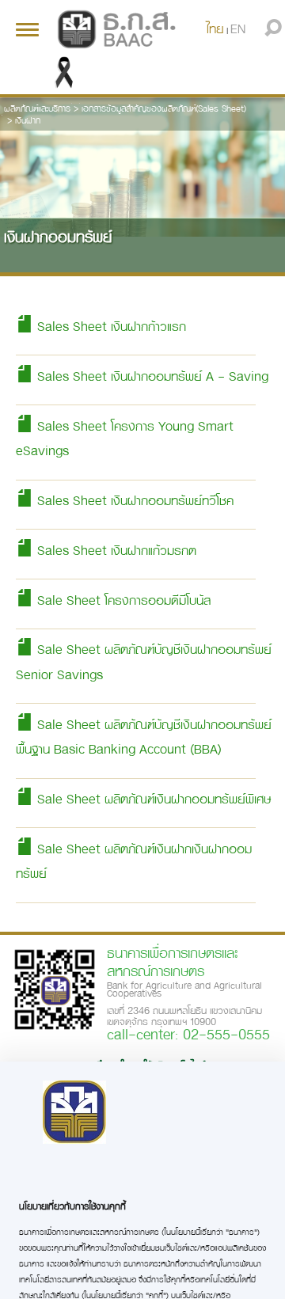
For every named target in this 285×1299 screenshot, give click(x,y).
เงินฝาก (27, 120)
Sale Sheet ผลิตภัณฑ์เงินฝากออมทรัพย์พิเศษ (152, 798)
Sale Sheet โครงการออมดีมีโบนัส (122, 600)
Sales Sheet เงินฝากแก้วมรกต (114, 550)
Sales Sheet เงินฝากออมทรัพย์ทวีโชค (133, 500)
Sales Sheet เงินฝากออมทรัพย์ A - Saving (150, 376)
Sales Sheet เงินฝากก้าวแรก (109, 326)
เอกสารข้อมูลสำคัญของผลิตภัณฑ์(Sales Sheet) (164, 108)
